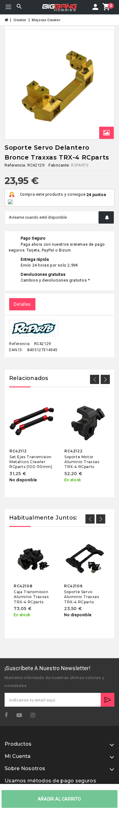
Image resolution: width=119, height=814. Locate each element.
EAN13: (16, 349)
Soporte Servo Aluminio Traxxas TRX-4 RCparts (81, 596)
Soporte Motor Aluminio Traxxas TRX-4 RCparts (81, 461)
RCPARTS (79, 165)
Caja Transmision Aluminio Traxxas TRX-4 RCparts (31, 596)
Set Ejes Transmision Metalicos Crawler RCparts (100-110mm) (30, 461)
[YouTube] (21, 715)
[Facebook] (8, 715)
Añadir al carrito (59, 799)
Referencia (19, 343)
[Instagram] (35, 715)
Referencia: (16, 165)
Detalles (22, 304)
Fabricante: (59, 165)
